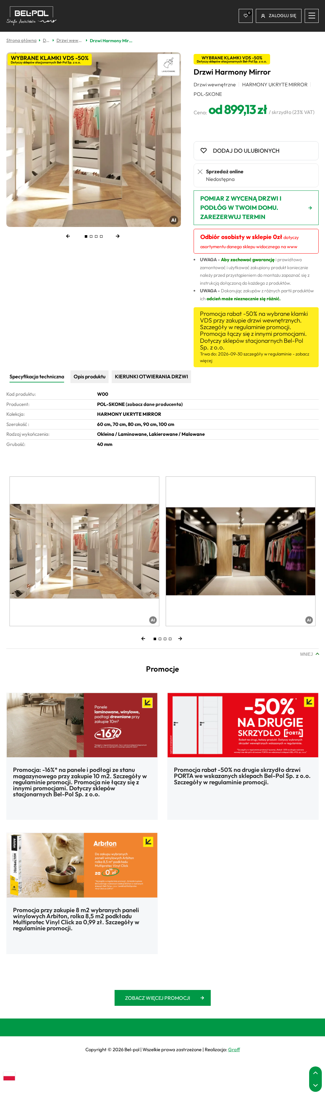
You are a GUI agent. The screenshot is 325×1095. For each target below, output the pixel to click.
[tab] (36, 376)
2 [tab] (91, 236)
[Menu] (312, 16)
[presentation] (37, 376)
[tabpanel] (93, 139)
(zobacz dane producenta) (154, 404)
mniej (306, 654)
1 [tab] (86, 236)
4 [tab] (101, 236)
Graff (234, 1049)
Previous (73, 236)
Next (113, 236)
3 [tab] (96, 236)
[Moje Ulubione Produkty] (246, 16)
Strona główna (21, 40)
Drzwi (47, 40)
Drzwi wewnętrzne (70, 40)
